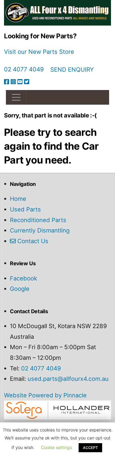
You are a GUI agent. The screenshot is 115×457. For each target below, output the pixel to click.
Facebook (23, 278)
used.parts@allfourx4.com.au (68, 378)
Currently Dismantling (40, 230)
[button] (16, 97)
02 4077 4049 (24, 69)
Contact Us (32, 241)
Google (19, 288)
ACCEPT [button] (90, 447)
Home (18, 198)
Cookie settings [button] (56, 447)
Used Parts (25, 209)
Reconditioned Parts (38, 220)
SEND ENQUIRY (72, 69)
